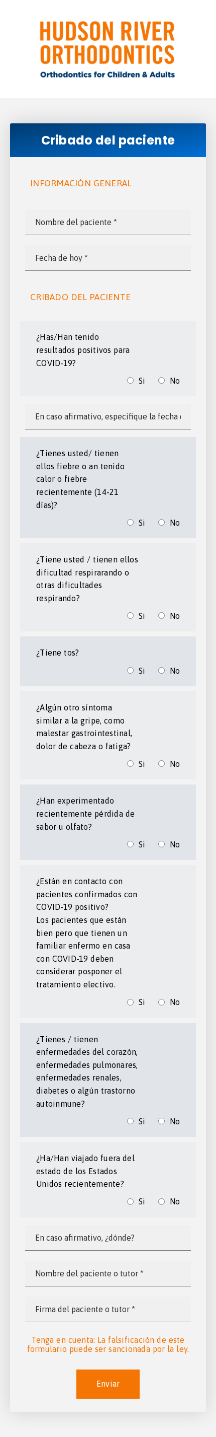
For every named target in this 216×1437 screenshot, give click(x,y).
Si (142, 380)
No (175, 380)
